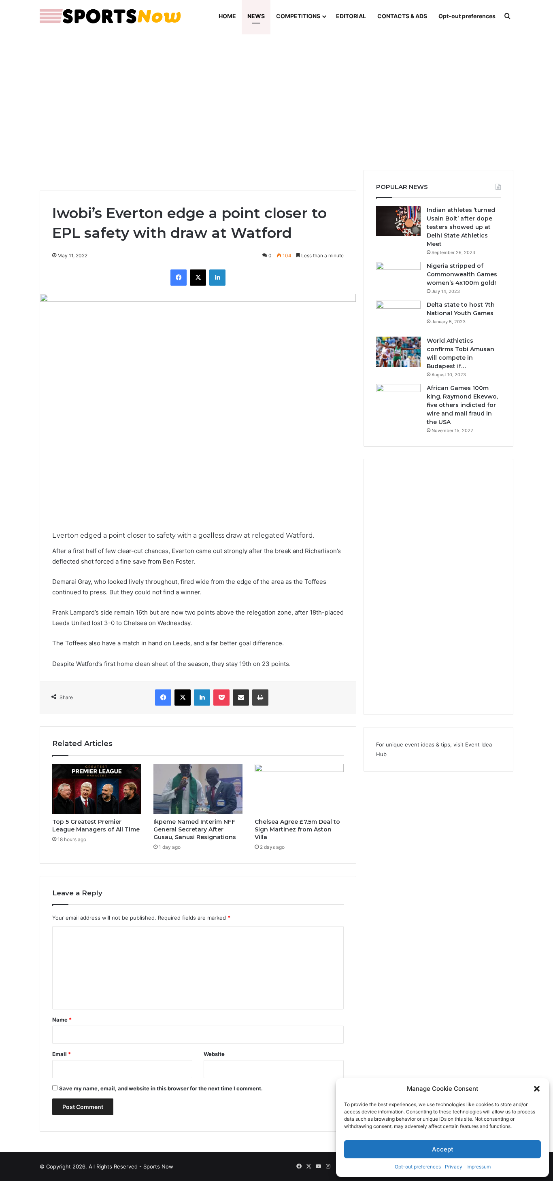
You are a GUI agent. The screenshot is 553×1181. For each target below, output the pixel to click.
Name (62, 1019)
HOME (227, 16)
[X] (198, 277)
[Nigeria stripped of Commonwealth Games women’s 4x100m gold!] (398, 277)
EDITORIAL (351, 16)
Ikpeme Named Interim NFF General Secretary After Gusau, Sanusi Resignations (194, 829)
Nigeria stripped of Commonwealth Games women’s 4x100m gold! (462, 274)
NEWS (256, 16)
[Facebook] (178, 277)
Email (61, 1054)
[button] (537, 1089)
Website (214, 1054)
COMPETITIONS (298, 16)
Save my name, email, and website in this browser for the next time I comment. (161, 1088)
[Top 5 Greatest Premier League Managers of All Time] (96, 789)
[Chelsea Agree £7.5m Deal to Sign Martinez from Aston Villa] (299, 789)
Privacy (453, 1167)
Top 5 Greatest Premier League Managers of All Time (96, 825)
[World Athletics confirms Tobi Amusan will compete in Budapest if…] (398, 352)
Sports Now (158, 1166)
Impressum (478, 1167)
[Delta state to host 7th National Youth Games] (398, 316)
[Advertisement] (276, 101)
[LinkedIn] (217, 277)
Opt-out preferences (418, 1167)
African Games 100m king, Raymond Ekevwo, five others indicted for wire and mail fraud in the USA (462, 405)
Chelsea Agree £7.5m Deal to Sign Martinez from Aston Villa (297, 829)
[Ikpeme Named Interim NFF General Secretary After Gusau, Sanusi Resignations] (197, 789)
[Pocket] (221, 697)
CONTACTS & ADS (402, 16)
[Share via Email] (241, 697)
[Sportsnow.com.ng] (110, 16)
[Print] (260, 697)
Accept (442, 1149)
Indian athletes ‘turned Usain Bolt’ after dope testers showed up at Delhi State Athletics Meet (461, 227)
